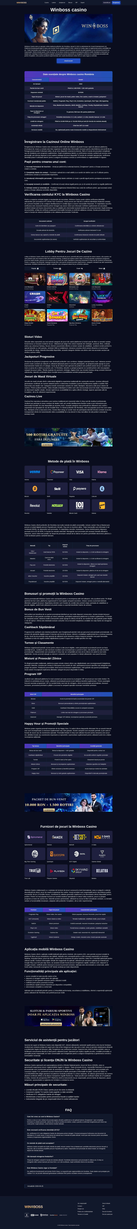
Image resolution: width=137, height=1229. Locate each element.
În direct (56, 268)
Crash (78, 268)
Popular (33, 268)
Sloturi (101, 268)
